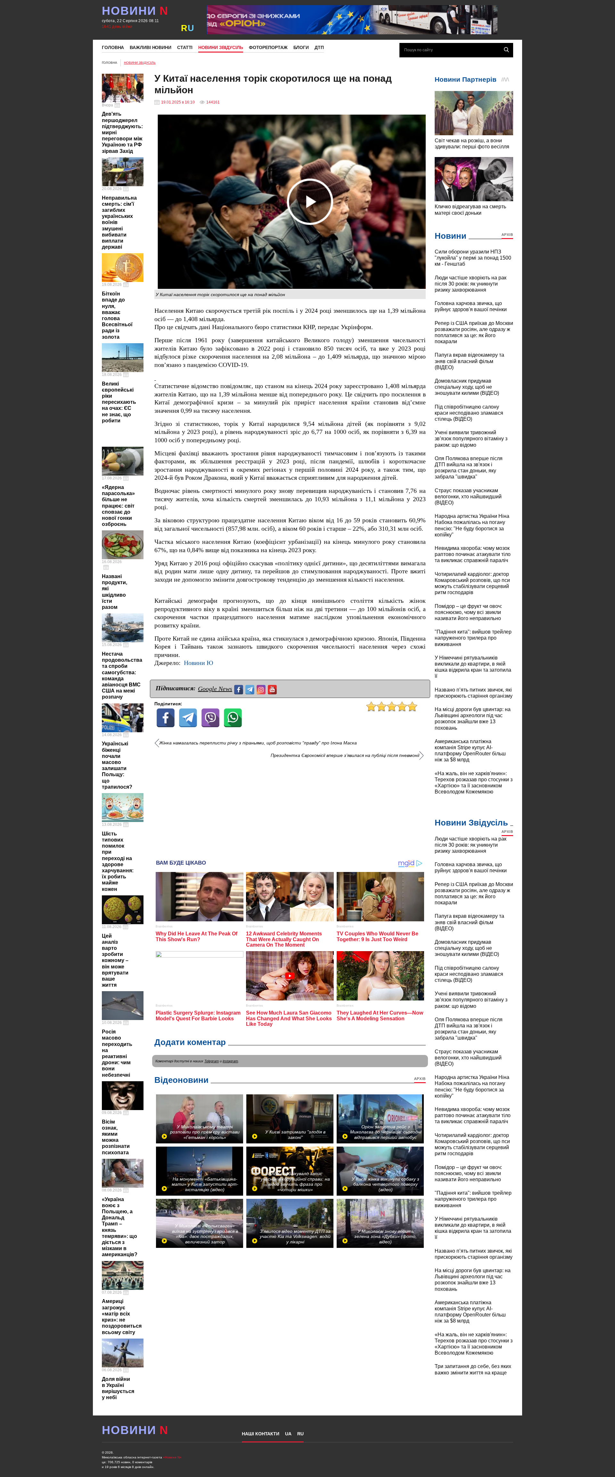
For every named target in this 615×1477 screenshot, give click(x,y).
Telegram (211, 1061)
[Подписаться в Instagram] (261, 688)
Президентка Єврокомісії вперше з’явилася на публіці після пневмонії (345, 755)
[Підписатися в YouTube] (273, 688)
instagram (230, 1061)
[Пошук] (506, 49)
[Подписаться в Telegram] (250, 688)
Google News (215, 688)
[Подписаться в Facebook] (239, 688)
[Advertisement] (290, 806)
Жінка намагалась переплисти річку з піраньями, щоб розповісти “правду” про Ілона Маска (258, 743)
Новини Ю (198, 663)
